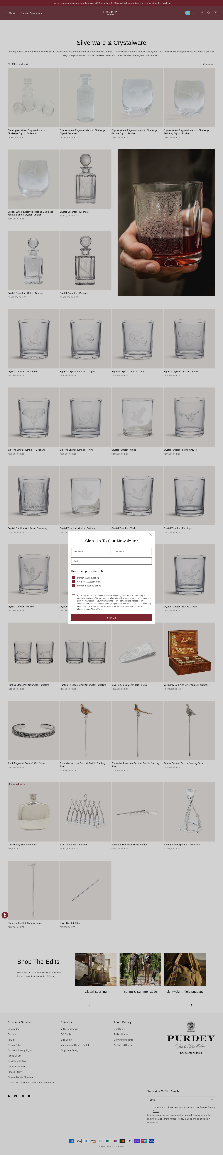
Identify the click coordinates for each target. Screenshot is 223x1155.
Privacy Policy (96, 609)
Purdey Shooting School (89, 585)
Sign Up (111, 617)
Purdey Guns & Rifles (88, 577)
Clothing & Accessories (89, 581)
